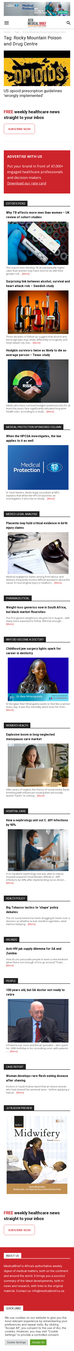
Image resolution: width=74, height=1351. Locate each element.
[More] (26, 273)
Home (7, 32)
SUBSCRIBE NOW (19, 129)
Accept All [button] (38, 1342)
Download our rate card (26, 183)
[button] (6, 23)
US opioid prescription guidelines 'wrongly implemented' (33, 93)
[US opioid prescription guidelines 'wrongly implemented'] (37, 68)
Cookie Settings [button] (16, 1342)
